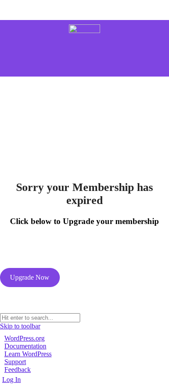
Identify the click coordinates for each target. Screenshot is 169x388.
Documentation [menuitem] (25, 346)
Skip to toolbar (20, 326)
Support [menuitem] (15, 361)
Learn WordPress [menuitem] (28, 354)
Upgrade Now (29, 277)
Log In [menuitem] (11, 379)
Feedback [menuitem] (17, 369)
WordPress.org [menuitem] (24, 338)
